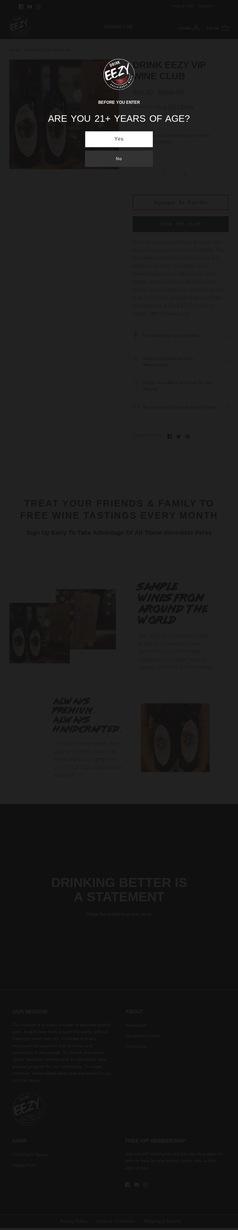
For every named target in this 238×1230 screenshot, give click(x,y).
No (119, 158)
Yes (119, 139)
